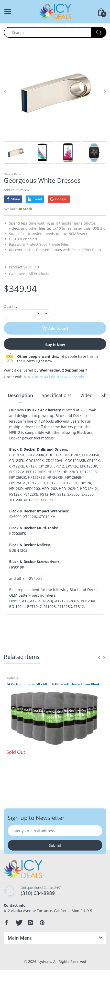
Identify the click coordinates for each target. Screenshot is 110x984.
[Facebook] (6, 922)
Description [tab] (20, 395)
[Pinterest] (42, 922)
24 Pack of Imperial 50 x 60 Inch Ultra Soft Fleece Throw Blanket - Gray (55, 684)
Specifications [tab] (57, 395)
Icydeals (12, 677)
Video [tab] (86, 395)
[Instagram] (30, 922)
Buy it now (55, 344)
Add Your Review (16, 190)
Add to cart (58, 328)
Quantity (10, 306)
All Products (39, 273)
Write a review (80, 633)
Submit (55, 845)
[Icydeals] (55, 11)
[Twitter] (18, 922)
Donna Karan (13, 174)
